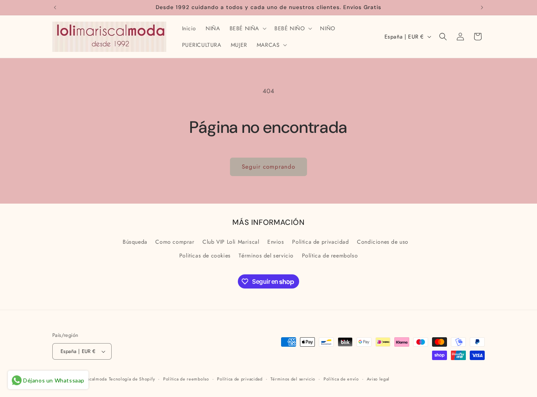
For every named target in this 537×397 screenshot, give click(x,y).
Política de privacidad (239, 379)
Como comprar (174, 242)
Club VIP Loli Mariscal (230, 242)
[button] (247, 28)
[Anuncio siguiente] (482, 7)
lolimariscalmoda (89, 379)
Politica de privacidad (320, 242)
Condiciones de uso (382, 242)
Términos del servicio (266, 255)
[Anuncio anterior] (55, 7)
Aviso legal (378, 379)
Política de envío (341, 379)
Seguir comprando (268, 166)
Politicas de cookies (205, 255)
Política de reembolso (330, 255)
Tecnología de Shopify (132, 379)
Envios (275, 242)
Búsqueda (135, 242)
